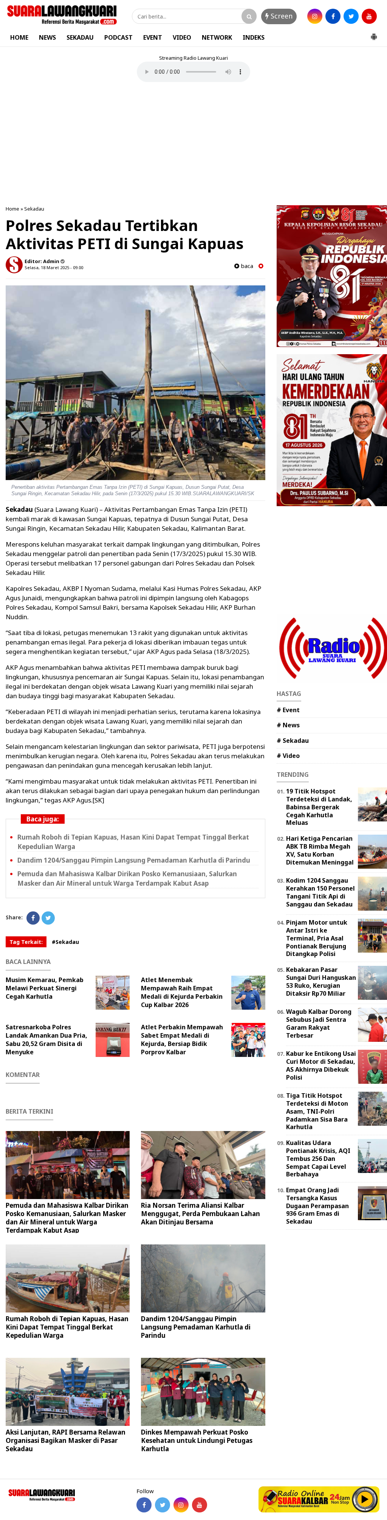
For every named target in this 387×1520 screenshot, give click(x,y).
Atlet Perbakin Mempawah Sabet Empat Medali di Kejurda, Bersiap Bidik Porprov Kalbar (182, 1039)
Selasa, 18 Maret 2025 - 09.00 (54, 267)
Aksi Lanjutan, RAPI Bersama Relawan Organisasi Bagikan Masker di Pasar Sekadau (65, 1440)
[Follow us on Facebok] (144, 1504)
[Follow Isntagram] (181, 1504)
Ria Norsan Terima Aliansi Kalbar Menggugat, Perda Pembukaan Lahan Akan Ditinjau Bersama (200, 1213)
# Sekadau (293, 740)
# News (288, 725)
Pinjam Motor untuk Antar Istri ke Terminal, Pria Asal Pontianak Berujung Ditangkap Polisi (316, 938)
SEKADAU (80, 37)
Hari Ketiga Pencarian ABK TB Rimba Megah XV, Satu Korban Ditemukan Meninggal (320, 850)
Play (365, 1499)
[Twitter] (48, 918)
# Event (288, 710)
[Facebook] (33, 918)
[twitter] (351, 16)
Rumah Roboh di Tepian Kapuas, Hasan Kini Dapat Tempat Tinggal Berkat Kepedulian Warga (67, 1327)
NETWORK (217, 37)
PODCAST (118, 37)
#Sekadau (65, 941)
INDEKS (254, 37)
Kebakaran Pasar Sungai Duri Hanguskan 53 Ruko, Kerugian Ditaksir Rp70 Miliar (321, 981)
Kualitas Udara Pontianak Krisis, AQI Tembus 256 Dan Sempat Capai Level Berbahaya (318, 1158)
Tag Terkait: (26, 941)
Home (12, 208)
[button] (374, 33)
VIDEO (182, 37)
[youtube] (369, 16)
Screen (281, 15)
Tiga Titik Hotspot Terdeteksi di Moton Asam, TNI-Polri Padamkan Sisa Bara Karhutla (317, 1111)
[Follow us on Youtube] (199, 1504)
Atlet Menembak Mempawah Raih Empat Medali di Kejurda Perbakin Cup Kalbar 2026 (182, 992)
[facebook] (333, 16)
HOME (19, 37)
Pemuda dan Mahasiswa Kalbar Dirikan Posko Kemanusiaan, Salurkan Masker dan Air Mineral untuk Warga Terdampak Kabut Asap (127, 878)
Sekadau (34, 208)
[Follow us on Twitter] (162, 1504)
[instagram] (314, 16)
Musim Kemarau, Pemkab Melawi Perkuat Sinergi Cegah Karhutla (45, 988)
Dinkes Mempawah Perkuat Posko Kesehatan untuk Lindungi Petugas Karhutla (196, 1440)
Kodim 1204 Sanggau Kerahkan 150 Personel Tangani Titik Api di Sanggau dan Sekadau (320, 892)
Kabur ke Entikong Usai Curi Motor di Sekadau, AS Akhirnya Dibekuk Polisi (321, 1065)
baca (246, 266)
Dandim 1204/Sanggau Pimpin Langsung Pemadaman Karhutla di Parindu (133, 860)
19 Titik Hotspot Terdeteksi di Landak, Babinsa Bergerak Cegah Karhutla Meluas (319, 807)
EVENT (152, 37)
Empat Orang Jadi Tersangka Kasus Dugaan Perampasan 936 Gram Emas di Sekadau (317, 1206)
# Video (288, 755)
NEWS (47, 37)
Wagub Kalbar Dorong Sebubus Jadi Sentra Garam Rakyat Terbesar (318, 1023)
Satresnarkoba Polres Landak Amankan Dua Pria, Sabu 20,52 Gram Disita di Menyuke (46, 1039)
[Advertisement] (193, 145)
